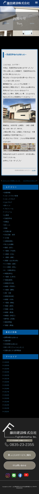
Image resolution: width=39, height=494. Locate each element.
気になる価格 (8, 244)
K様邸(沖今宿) (9, 283)
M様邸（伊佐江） (10, 315)
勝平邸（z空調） (10, 319)
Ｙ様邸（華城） (9, 303)
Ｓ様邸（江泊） (9, 254)
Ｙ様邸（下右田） (10, 251)
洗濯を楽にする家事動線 (12, 350)
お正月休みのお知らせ (29, 180)
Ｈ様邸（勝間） (9, 290)
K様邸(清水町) (9, 296)
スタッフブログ (9, 199)
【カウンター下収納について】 (11, 180)
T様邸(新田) (8, 280)
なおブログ (8, 202)
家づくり (7, 205)
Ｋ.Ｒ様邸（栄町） (10, 264)
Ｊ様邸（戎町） (9, 257)
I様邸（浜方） (9, 247)
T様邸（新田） (9, 306)
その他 (33, 170)
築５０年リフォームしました (14, 347)
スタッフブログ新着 (11, 196)
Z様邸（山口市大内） (11, 260)
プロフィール (8, 209)
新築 (5, 228)
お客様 (6, 215)
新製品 (6, 222)
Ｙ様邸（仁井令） (10, 277)
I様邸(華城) (8, 322)
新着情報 (7, 192)
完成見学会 (8, 218)
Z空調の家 (7, 231)
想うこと (7, 225)
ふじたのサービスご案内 (20, 455)
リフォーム (8, 212)
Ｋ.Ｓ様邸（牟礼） (10, 267)
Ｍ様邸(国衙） (9, 241)
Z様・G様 (7, 293)
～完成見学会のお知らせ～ (16, 54)
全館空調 (7, 340)
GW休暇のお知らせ (11, 344)
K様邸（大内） (9, 299)
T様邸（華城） (9, 325)
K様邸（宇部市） (10, 286)
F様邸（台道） (9, 309)
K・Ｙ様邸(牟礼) (9, 270)
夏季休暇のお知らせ (11, 337)
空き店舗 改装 (9, 234)
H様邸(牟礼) (8, 273)
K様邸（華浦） (9, 312)
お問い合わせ (20, 465)
